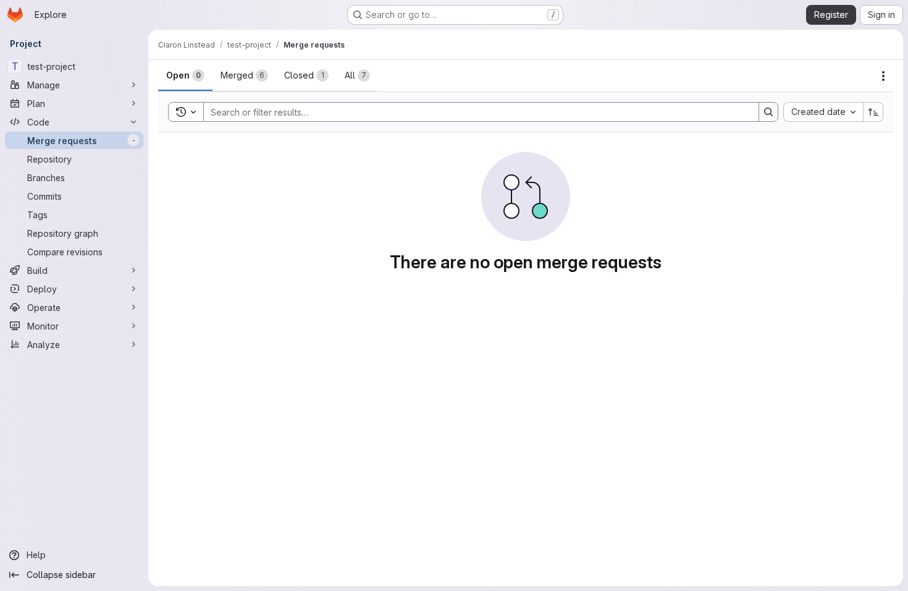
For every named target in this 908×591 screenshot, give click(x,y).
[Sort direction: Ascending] (873, 112)
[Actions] (883, 76)
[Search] (768, 112)
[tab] (185, 75)
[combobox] (823, 112)
